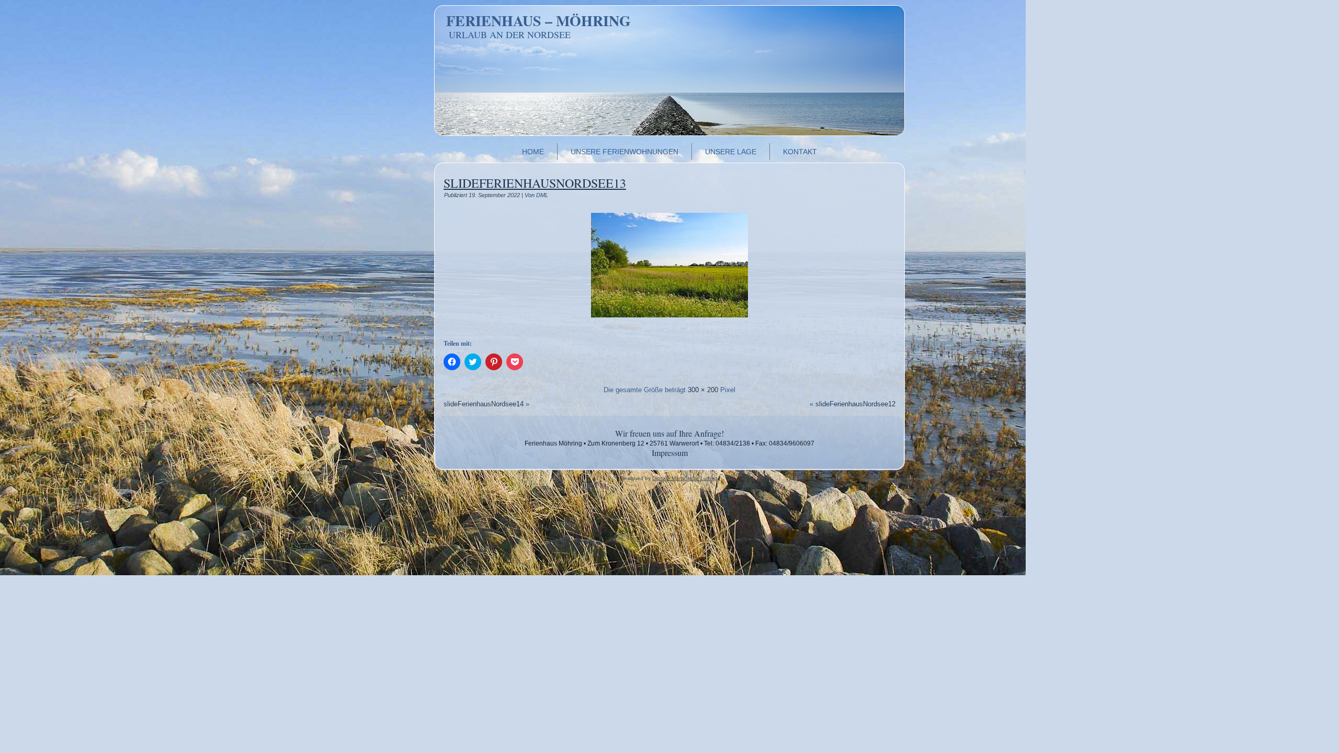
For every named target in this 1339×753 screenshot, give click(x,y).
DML (542, 195)
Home (533, 151)
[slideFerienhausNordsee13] (669, 323)
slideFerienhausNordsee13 (535, 183)
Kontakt (800, 151)
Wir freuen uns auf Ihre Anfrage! (669, 433)
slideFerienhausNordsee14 (484, 404)
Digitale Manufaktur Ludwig (685, 478)
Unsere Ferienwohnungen (624, 151)
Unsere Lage (730, 151)
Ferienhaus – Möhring (538, 20)
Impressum (670, 452)
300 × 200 (703, 390)
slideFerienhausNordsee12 (855, 404)
